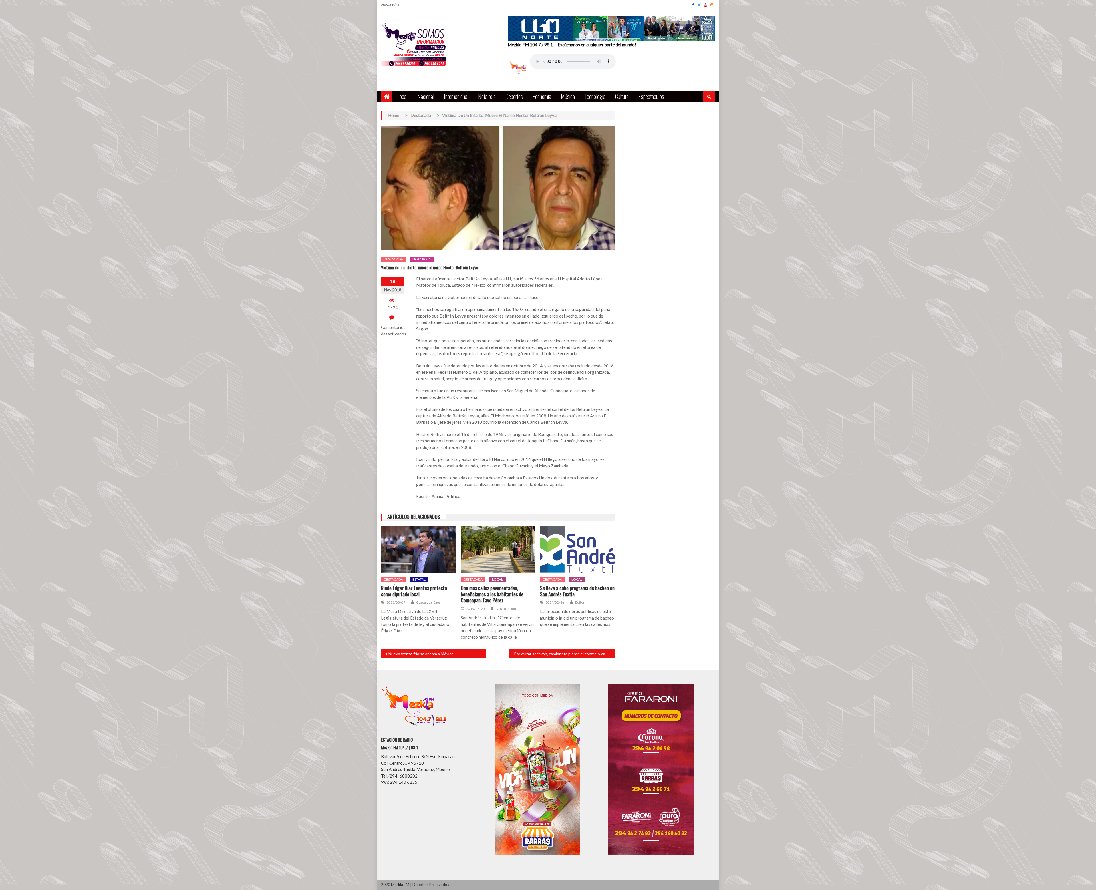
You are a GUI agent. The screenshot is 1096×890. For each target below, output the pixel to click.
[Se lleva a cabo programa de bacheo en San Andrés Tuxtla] (577, 549)
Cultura (622, 96)
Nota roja (487, 96)
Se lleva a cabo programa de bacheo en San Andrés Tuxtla (577, 591)
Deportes (514, 96)
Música (568, 96)
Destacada (393, 259)
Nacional (425, 96)
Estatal (419, 579)
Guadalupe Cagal (428, 602)
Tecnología (595, 96)
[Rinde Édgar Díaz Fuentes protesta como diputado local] (418, 549)
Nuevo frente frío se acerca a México (421, 653)
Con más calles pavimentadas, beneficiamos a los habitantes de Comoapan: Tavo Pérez (492, 594)
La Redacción (506, 608)
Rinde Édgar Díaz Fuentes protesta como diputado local (414, 591)
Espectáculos (651, 96)
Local (402, 96)
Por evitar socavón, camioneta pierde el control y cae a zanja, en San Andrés (564, 653)
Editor (579, 602)
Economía (542, 96)
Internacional (456, 96)
